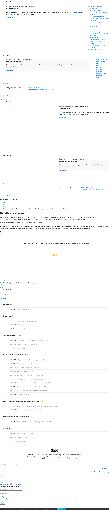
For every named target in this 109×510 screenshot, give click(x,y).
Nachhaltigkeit (101, 73)
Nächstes (3, 285)
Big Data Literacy (95, 10)
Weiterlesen (9, 17)
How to (5, 83)
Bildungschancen (101, 59)
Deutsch (8, 482)
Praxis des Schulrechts (97, 39)
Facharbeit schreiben (96, 27)
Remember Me (6, 499)
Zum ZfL (8, 95)
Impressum (105, 468)
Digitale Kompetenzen (97, 16)
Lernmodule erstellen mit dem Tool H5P (41, 89)
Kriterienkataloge (33, 87)
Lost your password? (7, 497)
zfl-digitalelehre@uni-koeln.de (9, 465)
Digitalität (99, 65)
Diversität (99, 67)
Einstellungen (61, 509)
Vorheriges (3, 281)
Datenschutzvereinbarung (100, 472)
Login (2, 475)
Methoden (99, 71)
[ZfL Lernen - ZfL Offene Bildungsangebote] (4, 99)
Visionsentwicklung (96, 49)
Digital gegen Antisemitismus (99, 19)
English (7, 484)
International (94, 37)
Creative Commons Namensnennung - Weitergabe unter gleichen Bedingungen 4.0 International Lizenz (54, 457)
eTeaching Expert (95, 25)
